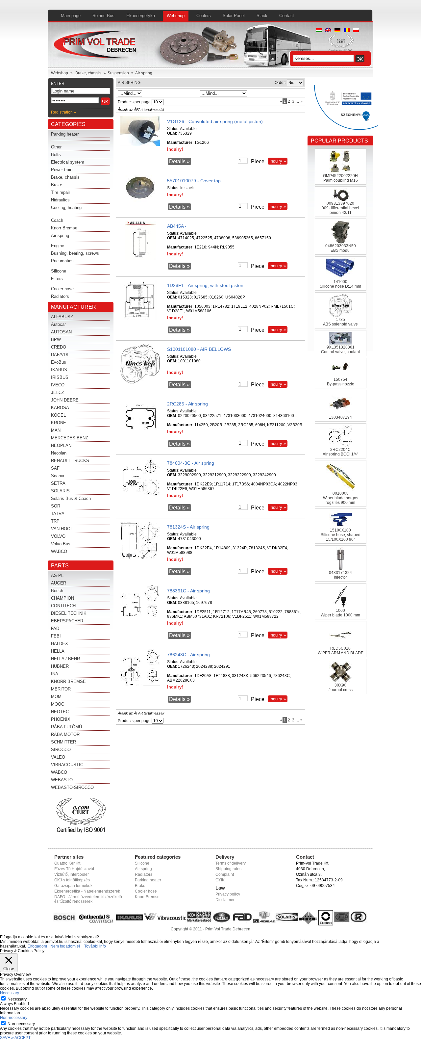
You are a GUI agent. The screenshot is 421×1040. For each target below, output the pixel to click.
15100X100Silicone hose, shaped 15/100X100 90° (340, 535)
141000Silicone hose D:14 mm (340, 284)
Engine (57, 245)
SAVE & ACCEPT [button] (15, 1037)
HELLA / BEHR (65, 658)
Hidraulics (60, 199)
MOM (56, 696)
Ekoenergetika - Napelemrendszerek (87, 891)
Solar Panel (234, 15)
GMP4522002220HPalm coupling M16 (340, 178)
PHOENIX (60, 719)
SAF (55, 468)
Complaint (224, 874)
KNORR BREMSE (68, 681)
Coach (57, 220)
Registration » (63, 112)
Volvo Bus (60, 543)
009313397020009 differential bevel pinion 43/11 (340, 208)
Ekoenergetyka (140, 15)
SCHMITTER (63, 742)
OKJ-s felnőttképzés (72, 880)
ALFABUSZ (62, 316)
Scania (57, 475)
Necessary (17, 999)
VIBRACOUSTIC (67, 764)
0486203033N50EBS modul (340, 248)
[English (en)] (328, 31)
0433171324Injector (340, 575)
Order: (280, 82)
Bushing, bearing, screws (75, 253)
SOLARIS (60, 490)
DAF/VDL (60, 354)
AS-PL (57, 575)
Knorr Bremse (64, 227)
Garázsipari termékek (73, 885)
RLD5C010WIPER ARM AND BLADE (340, 650)
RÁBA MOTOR (65, 734)
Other (56, 146)
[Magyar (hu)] (319, 31)
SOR (55, 506)
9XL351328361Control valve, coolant (340, 349)
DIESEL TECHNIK (69, 613)
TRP (55, 521)
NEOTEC (60, 711)
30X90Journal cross (341, 687)
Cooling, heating (66, 207)
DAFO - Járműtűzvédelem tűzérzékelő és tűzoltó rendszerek (88, 899)
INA (54, 673)
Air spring (143, 73)
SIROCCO (61, 749)
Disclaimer (225, 899)
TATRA (57, 513)
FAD (55, 628)
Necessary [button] (9, 993)
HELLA (57, 651)
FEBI (56, 636)
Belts (56, 154)
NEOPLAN (61, 445)
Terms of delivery (230, 863)
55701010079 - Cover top (194, 180)
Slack (262, 15)
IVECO (57, 384)
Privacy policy (227, 894)
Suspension (118, 73)
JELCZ (57, 392)
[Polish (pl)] (356, 31)
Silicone (58, 271)
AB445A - (176, 226)
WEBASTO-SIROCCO (72, 787)
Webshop (176, 15)
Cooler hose (62, 288)
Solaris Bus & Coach (71, 498)
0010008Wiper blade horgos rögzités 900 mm (340, 498)
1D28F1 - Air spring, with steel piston (205, 285)
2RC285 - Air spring (187, 403)
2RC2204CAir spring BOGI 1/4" (340, 451)
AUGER (58, 583)
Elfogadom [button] (37, 946)
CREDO (58, 347)
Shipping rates (228, 869)
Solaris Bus (103, 15)
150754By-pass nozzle (340, 381)
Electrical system (67, 162)
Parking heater (65, 134)
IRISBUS (59, 377)
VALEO (58, 757)
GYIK (220, 880)
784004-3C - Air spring (190, 463)
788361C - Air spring (188, 590)
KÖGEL (58, 415)
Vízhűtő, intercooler (71, 874)
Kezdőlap (96, 46)
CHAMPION (62, 598)
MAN (56, 430)
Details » (179, 161)
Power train (61, 169)
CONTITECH (63, 605)
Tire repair (60, 192)
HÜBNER (60, 666)
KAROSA (60, 407)
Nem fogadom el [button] (65, 946)
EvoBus (58, 362)
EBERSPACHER (67, 620)
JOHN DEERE (65, 400)
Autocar (58, 324)
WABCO (59, 551)
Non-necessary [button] (13, 1017)
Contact (286, 15)
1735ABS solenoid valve (340, 321)
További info (95, 946)
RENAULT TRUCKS (70, 460)
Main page (71, 15)
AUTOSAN (61, 331)
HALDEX (59, 643)
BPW (56, 339)
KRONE (58, 422)
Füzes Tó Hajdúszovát (74, 869)
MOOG (57, 704)
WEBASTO (62, 779)
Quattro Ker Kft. (67, 863)
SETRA (58, 483)
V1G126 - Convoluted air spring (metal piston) (215, 121)
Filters (57, 278)
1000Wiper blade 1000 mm (340, 612)
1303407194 (340, 417)
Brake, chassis (88, 73)
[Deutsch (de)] (337, 31)
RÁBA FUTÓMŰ (66, 726)
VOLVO (58, 536)
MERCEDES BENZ (69, 437)
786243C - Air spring (188, 654)
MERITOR (61, 689)
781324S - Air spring (188, 527)
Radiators (60, 296)
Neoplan (58, 453)
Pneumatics (62, 260)
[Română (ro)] (347, 31)
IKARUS (59, 369)
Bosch (57, 590)
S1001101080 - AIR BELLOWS (199, 349)
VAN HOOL (62, 528)
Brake (56, 184)
